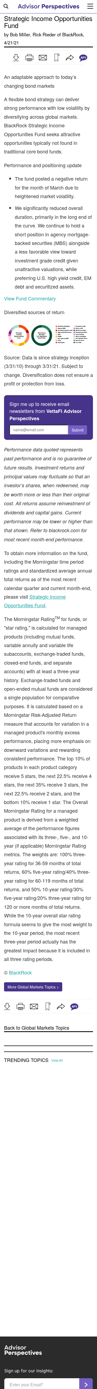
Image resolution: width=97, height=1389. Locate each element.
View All (57, 1060)
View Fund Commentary (30, 298)
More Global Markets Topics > (33, 987)
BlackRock (72, 34)
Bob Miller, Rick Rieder (33, 34)
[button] (16, 57)
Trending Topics (26, 1060)
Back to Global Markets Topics (36, 1027)
